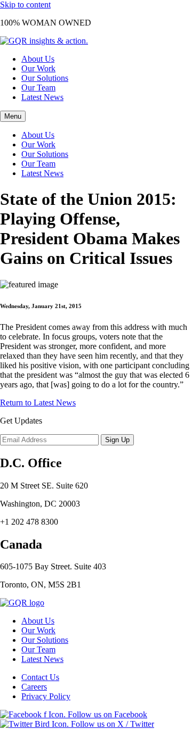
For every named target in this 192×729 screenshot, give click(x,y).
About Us (37, 58)
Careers (34, 686)
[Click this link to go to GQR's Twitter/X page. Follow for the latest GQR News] (77, 723)
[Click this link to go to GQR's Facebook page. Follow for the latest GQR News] (73, 714)
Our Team (38, 87)
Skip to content (25, 4)
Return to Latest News (38, 402)
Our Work (38, 68)
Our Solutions (44, 77)
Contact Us (40, 677)
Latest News (42, 97)
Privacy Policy (45, 696)
